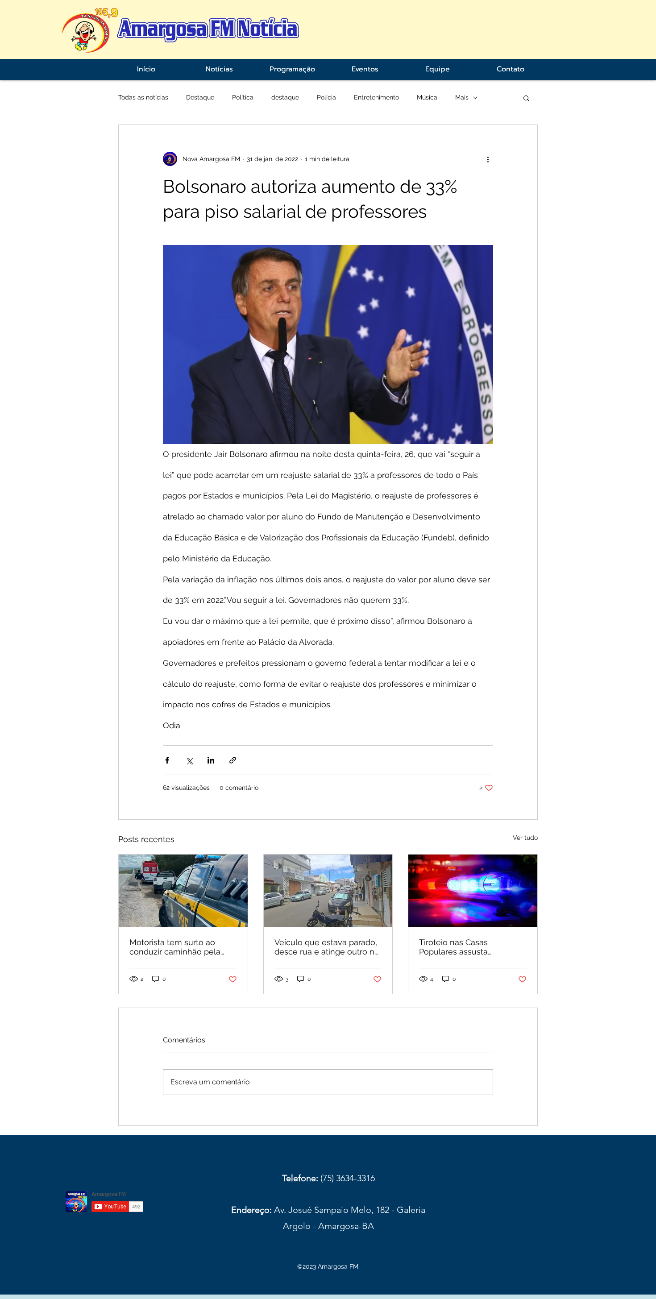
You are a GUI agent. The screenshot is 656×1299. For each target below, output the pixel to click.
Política (242, 97)
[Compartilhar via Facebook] (167, 760)
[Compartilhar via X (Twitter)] (189, 760)
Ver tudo (525, 837)
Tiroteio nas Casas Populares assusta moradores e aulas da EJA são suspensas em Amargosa (468, 947)
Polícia (326, 97)
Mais (462, 97)
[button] (526, 97)
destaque (285, 97)
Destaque (200, 97)
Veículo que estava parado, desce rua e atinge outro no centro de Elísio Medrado (326, 947)
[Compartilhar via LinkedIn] (211, 760)
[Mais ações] (487, 159)
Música (427, 97)
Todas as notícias (143, 97)
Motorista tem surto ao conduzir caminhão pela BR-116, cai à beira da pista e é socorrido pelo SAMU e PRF (180, 947)
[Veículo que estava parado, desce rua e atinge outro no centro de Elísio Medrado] (328, 891)
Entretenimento (376, 97)
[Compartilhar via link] (232, 760)
